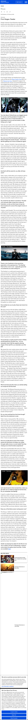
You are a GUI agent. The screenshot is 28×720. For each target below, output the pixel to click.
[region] (14, 697)
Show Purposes (14, 718)
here (9, 549)
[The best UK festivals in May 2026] (7, 567)
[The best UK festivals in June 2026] (7, 625)
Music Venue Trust (16, 79)
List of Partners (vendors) (7, 686)
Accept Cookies (14, 711)
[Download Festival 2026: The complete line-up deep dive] (7, 559)
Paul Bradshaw (4, 14)
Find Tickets (19, 2)
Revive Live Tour (7, 81)
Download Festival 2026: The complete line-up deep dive (20, 559)
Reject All (14, 715)
